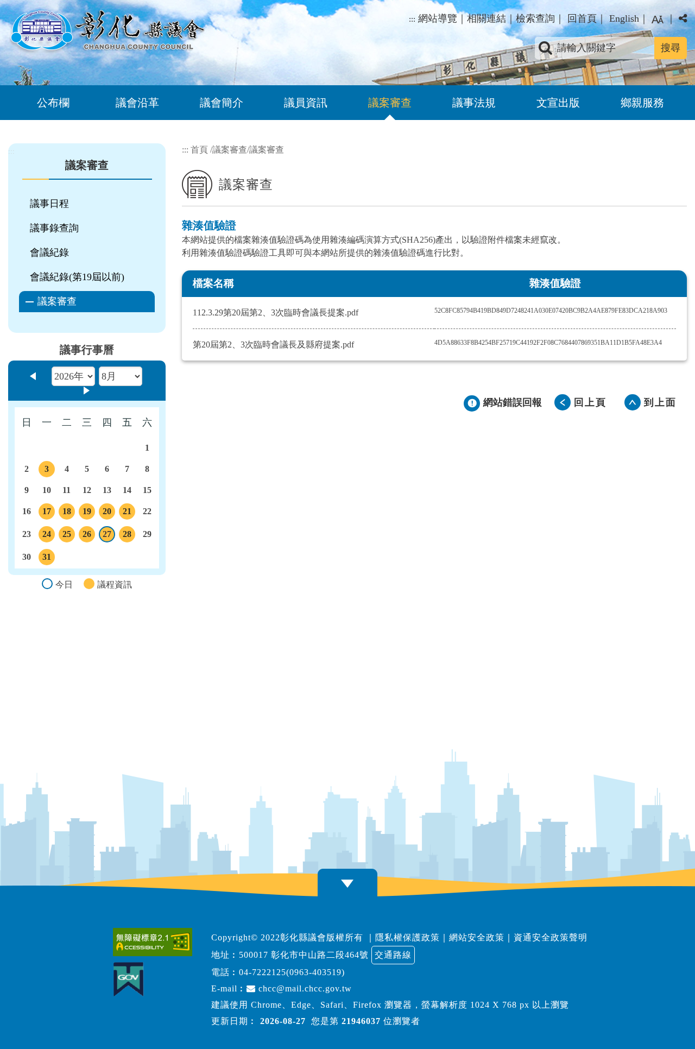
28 (128, 535)
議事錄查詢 (54, 228)
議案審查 (390, 103)
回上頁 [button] (590, 402)
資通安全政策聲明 (550, 937)
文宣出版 (558, 103)
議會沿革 (137, 103)
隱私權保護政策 (407, 937)
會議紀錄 (49, 252)
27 (108, 535)
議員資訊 (305, 103)
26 (88, 535)
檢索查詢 (535, 18)
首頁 (199, 149)
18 (68, 513)
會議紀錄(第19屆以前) (77, 276)
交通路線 (393, 954)
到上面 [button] (660, 402)
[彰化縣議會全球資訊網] (106, 31)
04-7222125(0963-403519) (292, 972)
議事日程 (49, 203)
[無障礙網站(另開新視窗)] (155, 942)
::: (412, 19)
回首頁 (582, 18)
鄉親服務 (642, 103)
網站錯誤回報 (512, 402)
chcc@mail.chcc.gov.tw (304, 988)
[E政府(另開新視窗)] (131, 979)
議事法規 (474, 103)
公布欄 (53, 103)
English (624, 18)
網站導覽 (437, 18)
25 (68, 535)
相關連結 (486, 18)
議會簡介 (221, 103)
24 (47, 535)
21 (128, 513)
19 (88, 513)
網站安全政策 (476, 937)
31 (47, 558)
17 (47, 513)
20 (108, 513)
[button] (658, 19)
